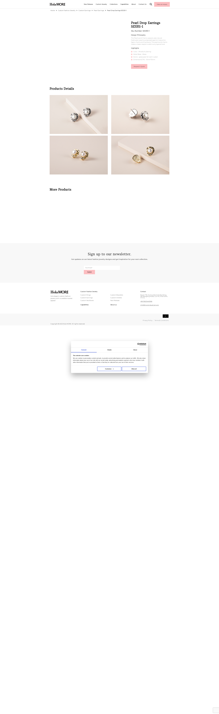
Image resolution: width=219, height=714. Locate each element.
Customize (108, 369)
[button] (162, 4)
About (132, 4)
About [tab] (135, 350)
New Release (81, 4)
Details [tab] (109, 350)
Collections (108, 4)
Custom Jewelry (94, 4)
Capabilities (121, 4)
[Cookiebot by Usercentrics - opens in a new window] (138, 344)
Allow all (134, 369)
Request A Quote (139, 66)
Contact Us (142, 4)
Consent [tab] (83, 350)
